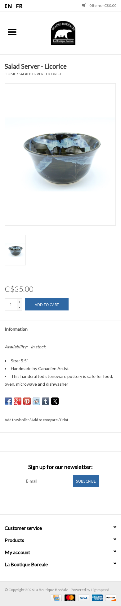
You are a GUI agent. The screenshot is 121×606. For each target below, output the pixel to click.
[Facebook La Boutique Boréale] (55, 500)
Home (10, 73)
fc (19, 5)
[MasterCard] (69, 597)
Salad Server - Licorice (40, 73)
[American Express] (96, 597)
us (8, 5)
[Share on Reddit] (36, 401)
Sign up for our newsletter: (60, 467)
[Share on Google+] (17, 401)
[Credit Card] (55, 597)
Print (64, 419)
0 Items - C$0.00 (102, 5)
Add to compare (44, 419)
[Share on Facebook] (8, 401)
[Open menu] (12, 31)
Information (16, 329)
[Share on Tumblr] (45, 401)
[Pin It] (27, 401)
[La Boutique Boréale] (72, 32)
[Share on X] (55, 401)
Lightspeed (100, 589)
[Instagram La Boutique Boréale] (66, 500)
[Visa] (83, 597)
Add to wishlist (17, 419)
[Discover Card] (109, 597)
